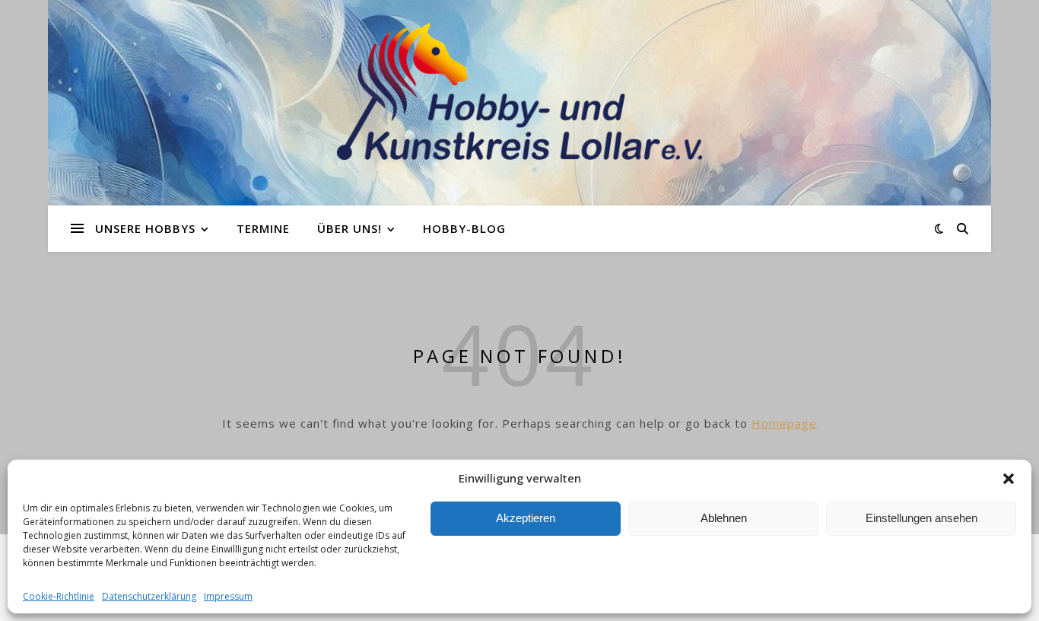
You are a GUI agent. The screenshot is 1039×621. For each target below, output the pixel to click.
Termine (263, 228)
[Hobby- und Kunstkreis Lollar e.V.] (519, 91)
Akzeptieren (525, 517)
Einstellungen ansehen (921, 517)
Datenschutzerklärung (149, 596)
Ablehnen (724, 517)
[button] (1008, 478)
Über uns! (349, 228)
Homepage (784, 423)
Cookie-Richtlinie (58, 596)
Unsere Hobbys (145, 228)
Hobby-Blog (464, 228)
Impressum (228, 596)
